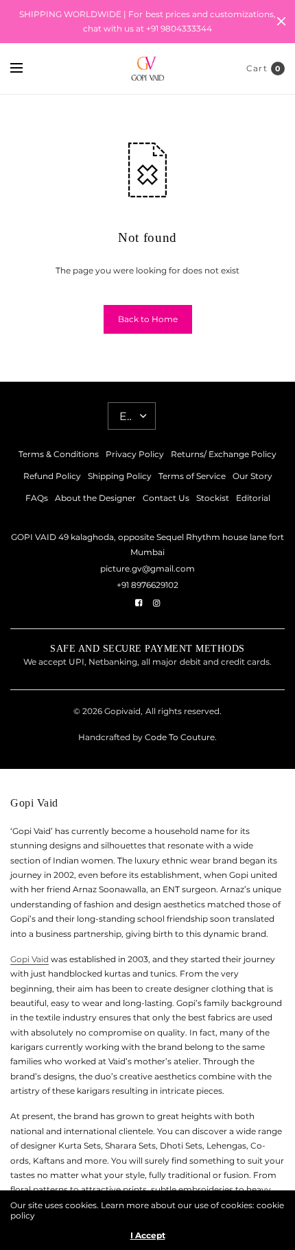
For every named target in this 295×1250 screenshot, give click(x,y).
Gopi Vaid (29, 959)
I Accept (147, 1235)
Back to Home (148, 319)
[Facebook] (138, 603)
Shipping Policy (120, 476)
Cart (257, 68)
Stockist (212, 498)
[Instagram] (156, 603)
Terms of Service (192, 476)
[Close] (281, 21)
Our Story (252, 476)
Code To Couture (179, 737)
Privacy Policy (135, 454)
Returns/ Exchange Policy (223, 454)
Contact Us (166, 498)
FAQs (36, 498)
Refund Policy (52, 476)
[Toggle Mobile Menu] (25, 68)
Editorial (253, 498)
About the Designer (95, 498)
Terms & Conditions (59, 454)
